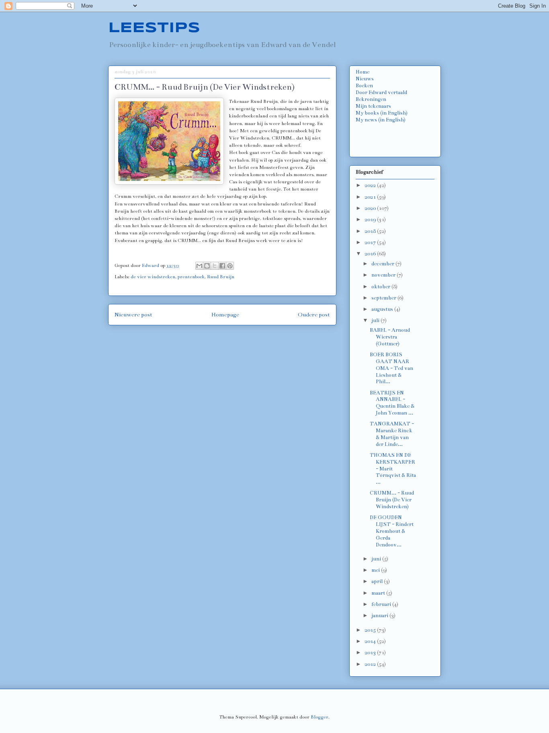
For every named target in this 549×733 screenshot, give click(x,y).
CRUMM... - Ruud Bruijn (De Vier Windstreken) (392, 500)
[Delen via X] (215, 266)
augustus (382, 309)
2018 (371, 231)
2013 (371, 652)
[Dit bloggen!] (207, 266)
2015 (371, 630)
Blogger (319, 717)
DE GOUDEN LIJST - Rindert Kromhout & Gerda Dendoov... (392, 531)
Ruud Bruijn (220, 276)
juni (376, 559)
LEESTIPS (154, 28)
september (384, 298)
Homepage (225, 314)
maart (378, 593)
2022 (371, 185)
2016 (371, 253)
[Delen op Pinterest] (230, 266)
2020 (371, 208)
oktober (381, 286)
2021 (371, 197)
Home (362, 72)
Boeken (364, 85)
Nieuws (365, 79)
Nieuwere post (133, 314)
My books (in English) (382, 113)
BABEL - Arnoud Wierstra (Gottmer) (390, 337)
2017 (371, 242)
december (383, 264)
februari (381, 604)
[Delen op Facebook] (222, 266)
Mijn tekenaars (373, 106)
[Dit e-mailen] (199, 266)
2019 (371, 219)
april (377, 581)
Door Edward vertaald (381, 92)
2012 (371, 664)
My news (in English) (381, 120)
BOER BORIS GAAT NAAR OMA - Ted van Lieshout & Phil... (391, 368)
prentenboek (191, 276)
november (384, 275)
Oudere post (314, 314)
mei (376, 570)
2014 (371, 641)
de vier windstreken (153, 276)
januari (380, 615)
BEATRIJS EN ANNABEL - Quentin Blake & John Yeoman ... (392, 403)
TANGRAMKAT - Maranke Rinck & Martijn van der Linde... (392, 434)
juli (376, 320)
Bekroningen (371, 99)
